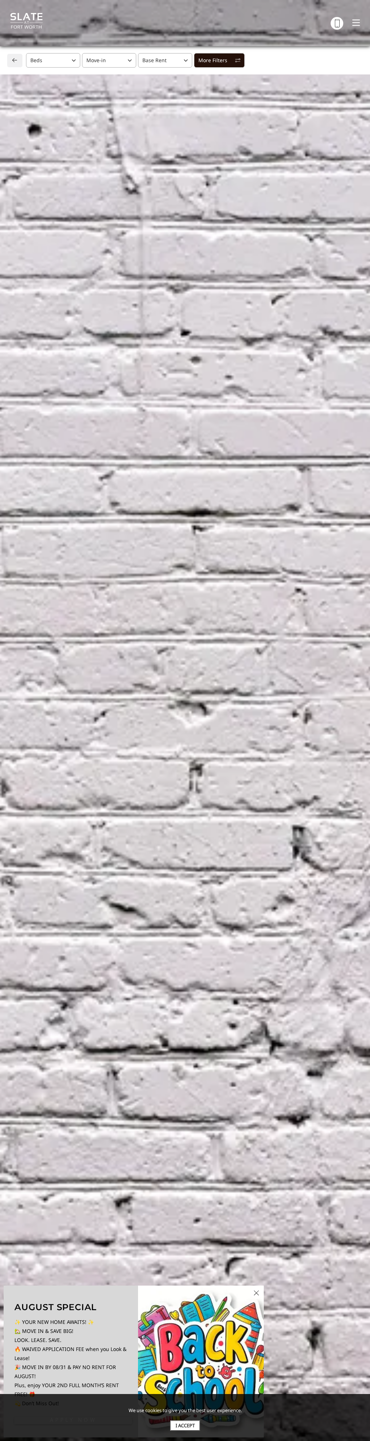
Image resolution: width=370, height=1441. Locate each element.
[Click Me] (337, 23)
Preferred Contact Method (224, 720)
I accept (185, 1425)
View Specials (342, 340)
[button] (71, 404)
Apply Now (295, 221)
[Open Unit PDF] (348, 100)
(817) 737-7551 (39, 721)
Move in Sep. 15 (30, 338)
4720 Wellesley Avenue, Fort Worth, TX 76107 (76, 707)
